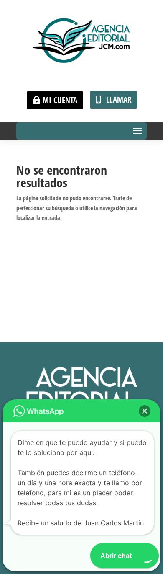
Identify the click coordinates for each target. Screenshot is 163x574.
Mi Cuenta (60, 100)
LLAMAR (119, 99)
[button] (144, 411)
